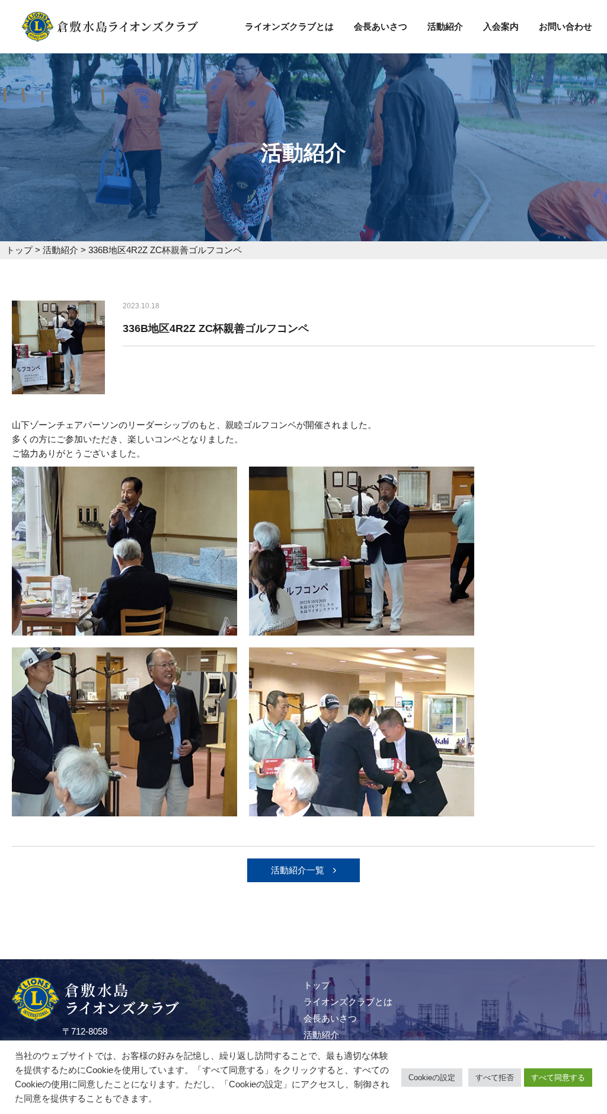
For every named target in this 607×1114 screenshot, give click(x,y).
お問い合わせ (565, 26)
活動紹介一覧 (297, 870)
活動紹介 (445, 26)
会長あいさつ (380, 26)
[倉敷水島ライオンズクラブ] (110, 34)
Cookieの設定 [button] (431, 1077)
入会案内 (501, 26)
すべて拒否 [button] (494, 1077)
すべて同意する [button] (558, 1077)
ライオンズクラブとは (289, 26)
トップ (317, 985)
